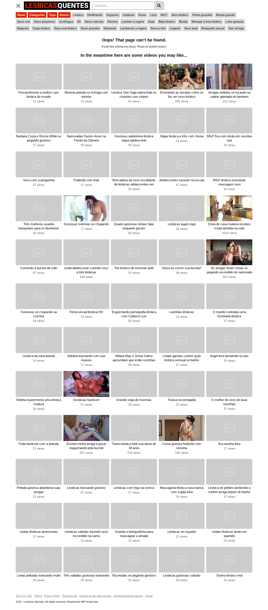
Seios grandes (90, 28)
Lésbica (78, 15)
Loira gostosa (234, 21)
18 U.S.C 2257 (24, 596)
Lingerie (175, 28)
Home (21, 15)
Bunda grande (225, 15)
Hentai (149, 596)
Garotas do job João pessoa (95, 596)
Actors (64, 15)
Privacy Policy (52, 596)
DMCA (38, 596)
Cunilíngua (66, 21)
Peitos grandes (202, 15)
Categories (37, 15)
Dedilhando (94, 15)
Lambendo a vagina (133, 28)
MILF (164, 15)
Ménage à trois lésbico (207, 21)
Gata (151, 21)
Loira (153, 15)
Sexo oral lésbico (65, 28)
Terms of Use (69, 596)
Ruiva (142, 15)
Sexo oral (23, 21)
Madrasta (110, 28)
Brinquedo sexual (212, 28)
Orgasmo (112, 15)
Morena (112, 21)
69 (79, 21)
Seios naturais (94, 21)
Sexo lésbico (179, 15)
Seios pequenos (44, 21)
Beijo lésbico (166, 21)
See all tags (236, 28)
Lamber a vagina (133, 21)
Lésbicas (128, 15)
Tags (52, 15)
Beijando (23, 28)
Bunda (183, 21)
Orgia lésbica (41, 28)
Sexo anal (190, 28)
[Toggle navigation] (20, 5)
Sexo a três (158, 28)
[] (159, 5)
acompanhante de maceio (128, 596)
